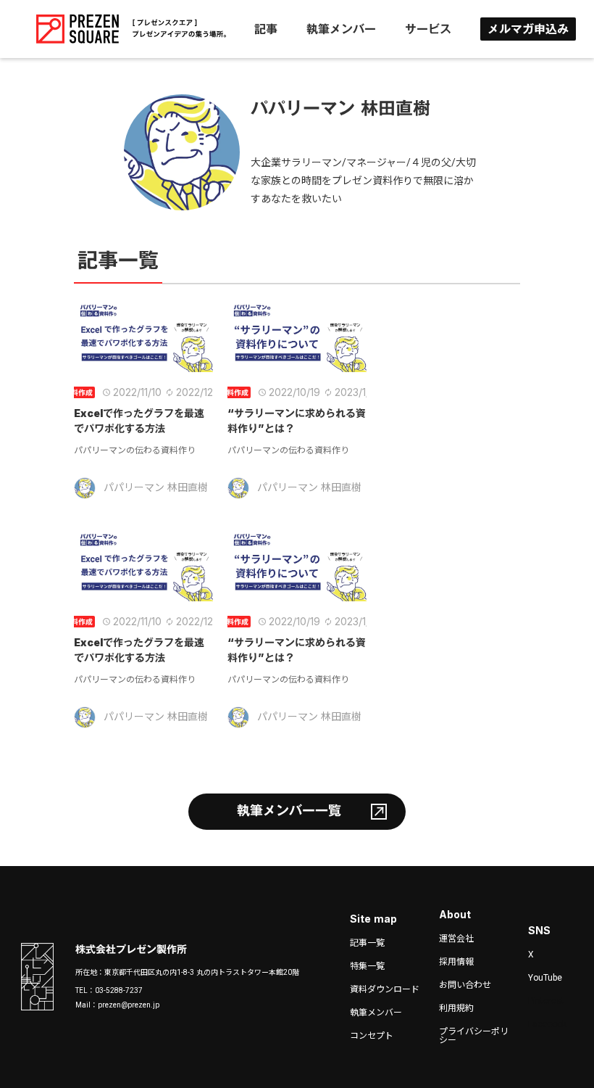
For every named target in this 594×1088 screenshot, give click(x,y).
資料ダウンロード (384, 989)
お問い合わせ (465, 985)
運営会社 (456, 938)
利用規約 (456, 1008)
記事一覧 (367, 943)
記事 (265, 29)
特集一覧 (367, 966)
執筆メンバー (341, 29)
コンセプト (371, 1035)
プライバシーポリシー (474, 1035)
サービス (428, 29)
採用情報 (456, 961)
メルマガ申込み (528, 29)
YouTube (545, 977)
